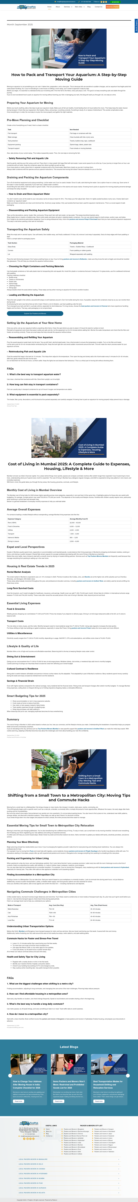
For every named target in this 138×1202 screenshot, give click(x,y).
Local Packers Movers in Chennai (32, 1169)
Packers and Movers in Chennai (73, 1134)
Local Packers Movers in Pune (31, 1183)
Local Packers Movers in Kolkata (32, 1193)
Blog (88, 7)
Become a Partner (113, 7)
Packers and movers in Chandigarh (104, 1142)
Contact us (49, 1136)
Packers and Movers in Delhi (72, 1151)
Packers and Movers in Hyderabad (74, 1140)
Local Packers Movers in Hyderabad (33, 1173)
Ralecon (54, 1200)
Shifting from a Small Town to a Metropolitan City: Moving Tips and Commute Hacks (69, 797)
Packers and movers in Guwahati (104, 1136)
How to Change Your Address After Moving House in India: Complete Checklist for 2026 (27, 1084)
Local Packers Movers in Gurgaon (32, 1188)
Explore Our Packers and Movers (35, 313)
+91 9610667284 (86, 2)
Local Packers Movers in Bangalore (33, 1159)
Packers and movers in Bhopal (103, 1140)
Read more (18, 1101)
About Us (48, 1131)
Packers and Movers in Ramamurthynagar (76, 1131)
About (58, 7)
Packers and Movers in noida (72, 1142)
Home (49, 7)
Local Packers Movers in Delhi (31, 1164)
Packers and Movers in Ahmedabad (74, 1147)
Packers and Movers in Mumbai (16, 737)
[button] (136, 26)
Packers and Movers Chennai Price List (75, 1136)
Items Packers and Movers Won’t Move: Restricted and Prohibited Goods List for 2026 (69, 1084)
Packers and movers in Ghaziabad (104, 1131)
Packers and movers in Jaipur (103, 1134)
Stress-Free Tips (12, 406)
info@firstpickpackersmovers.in (66, 2)
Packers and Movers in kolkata (73, 1154)
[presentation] (10, 1075)
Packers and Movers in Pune (72, 1149)
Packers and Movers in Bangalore (74, 1129)
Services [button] (67, 7)
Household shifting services (15, 1027)
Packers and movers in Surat (103, 1149)
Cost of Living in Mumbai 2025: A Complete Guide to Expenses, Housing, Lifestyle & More (69, 466)
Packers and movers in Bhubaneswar (105, 1147)
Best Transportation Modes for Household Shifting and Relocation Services (108, 1084)
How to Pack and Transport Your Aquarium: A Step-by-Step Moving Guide (69, 77)
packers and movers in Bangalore (53, 1019)
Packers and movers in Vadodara (104, 1151)
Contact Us (98, 7)
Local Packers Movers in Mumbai (31, 1178)
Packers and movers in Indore (103, 1138)
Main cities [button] (79, 7)
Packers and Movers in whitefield (73, 1138)
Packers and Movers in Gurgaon (104, 1129)
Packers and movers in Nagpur (103, 1145)
